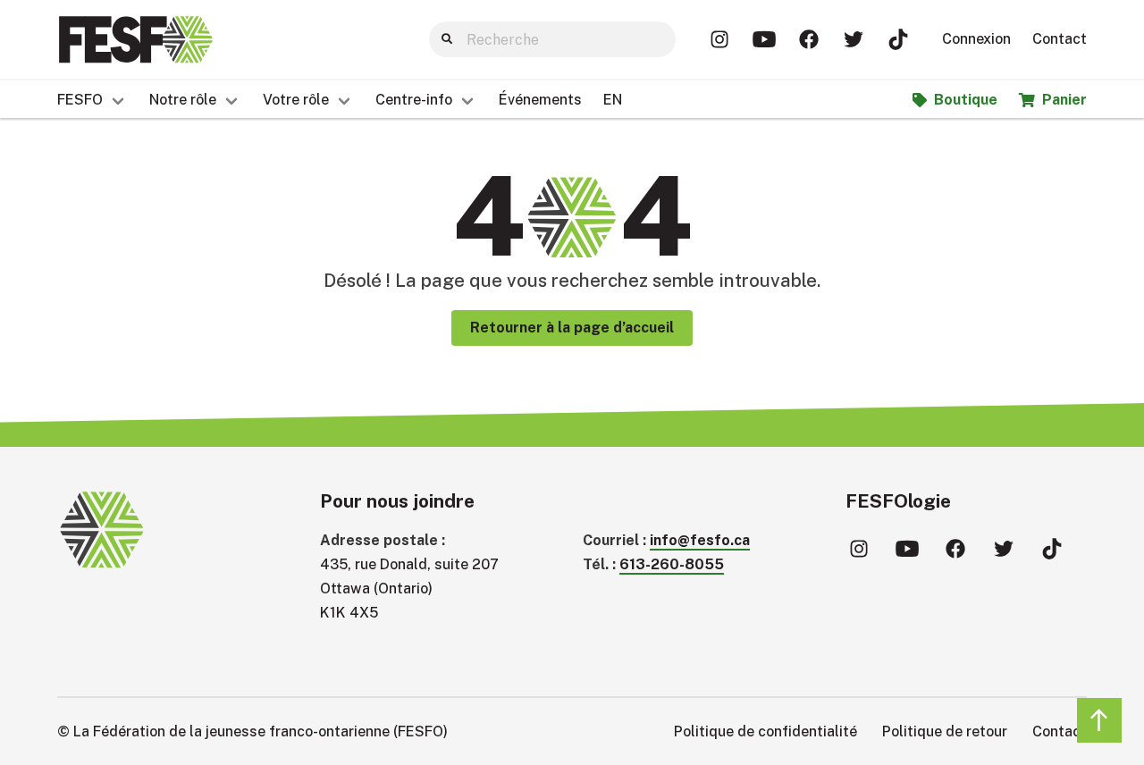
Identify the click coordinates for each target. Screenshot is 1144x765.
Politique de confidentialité (765, 731)
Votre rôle (296, 99)
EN (612, 99)
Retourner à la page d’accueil (572, 327)
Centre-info (413, 99)
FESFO (80, 99)
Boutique (965, 99)
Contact (1059, 38)
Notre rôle (182, 99)
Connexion (976, 38)
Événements (540, 99)
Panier (1064, 99)
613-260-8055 (671, 564)
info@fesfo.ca (700, 540)
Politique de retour (944, 731)
